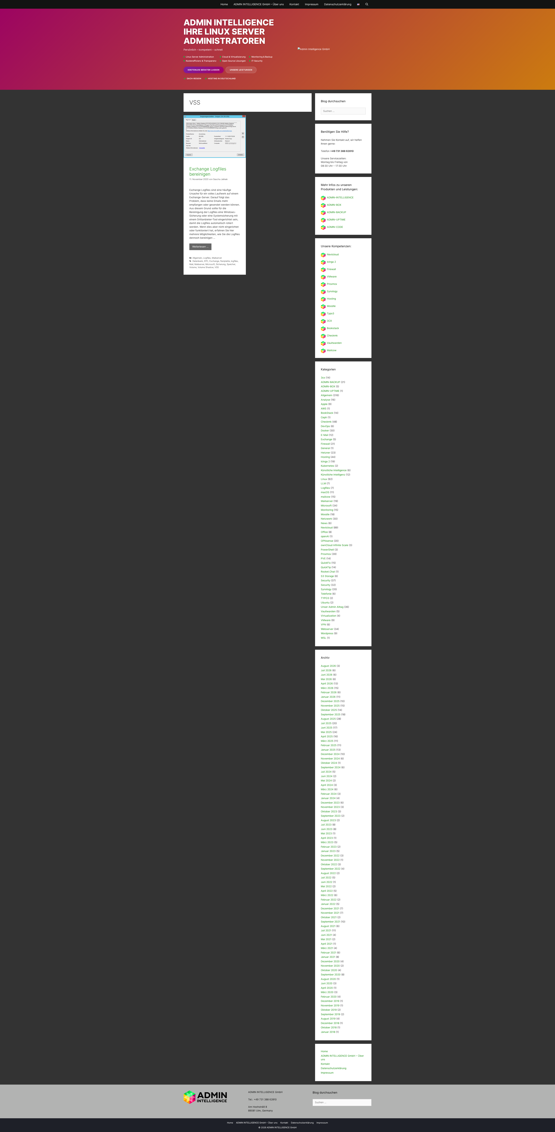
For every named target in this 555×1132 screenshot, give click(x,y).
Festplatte (225, 261)
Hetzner (325, 452)
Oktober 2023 (329, 811)
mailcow (325, 496)
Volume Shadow (205, 267)
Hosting (331, 298)
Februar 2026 (329, 692)
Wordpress (327, 633)
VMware (332, 276)
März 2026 (327, 688)
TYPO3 (325, 598)
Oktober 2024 (329, 762)
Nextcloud (327, 527)
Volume (193, 267)
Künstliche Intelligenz (333, 474)
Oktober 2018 (329, 1027)
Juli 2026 (326, 670)
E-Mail (324, 435)
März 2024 (327, 789)
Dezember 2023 (330, 802)
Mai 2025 (326, 732)
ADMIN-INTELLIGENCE (340, 197)
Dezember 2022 (330, 855)
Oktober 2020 (329, 970)
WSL (323, 637)
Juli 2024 (326, 771)
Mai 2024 (326, 780)
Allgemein (197, 258)
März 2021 (327, 948)
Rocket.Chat (328, 571)
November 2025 (330, 705)
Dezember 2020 (330, 961)
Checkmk (332, 335)
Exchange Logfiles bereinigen (207, 171)
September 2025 (330, 714)
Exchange (214, 261)
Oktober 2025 (329, 710)
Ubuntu (325, 602)
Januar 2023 (328, 851)
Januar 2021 (328, 956)
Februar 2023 (329, 846)
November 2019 (330, 1005)
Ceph (324, 417)
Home (224, 4)
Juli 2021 (326, 930)
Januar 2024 (328, 798)
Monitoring (327, 509)
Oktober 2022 (329, 864)
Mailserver (217, 258)
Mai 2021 (326, 939)
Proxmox (332, 283)
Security (325, 580)
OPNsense (327, 540)
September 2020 (331, 974)
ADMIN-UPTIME (336, 219)
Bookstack (333, 328)
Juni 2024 (326, 776)
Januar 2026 (328, 696)
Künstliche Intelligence (334, 470)
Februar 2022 (328, 899)
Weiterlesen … (200, 246)
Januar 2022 (328, 904)
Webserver (327, 629)
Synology (332, 291)
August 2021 (328, 926)
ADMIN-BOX (334, 204)
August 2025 (328, 718)
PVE (323, 558)
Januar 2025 (328, 749)
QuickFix (326, 562)
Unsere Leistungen (241, 70)
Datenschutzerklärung (337, 4)
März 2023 (327, 842)
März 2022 (327, 895)
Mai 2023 (326, 833)
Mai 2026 (326, 679)
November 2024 (330, 758)
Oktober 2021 (329, 917)
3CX (329, 320)
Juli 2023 (326, 824)
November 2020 (330, 965)
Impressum (311, 4)
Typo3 (330, 313)
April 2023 (327, 837)
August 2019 (328, 1018)
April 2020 (327, 987)
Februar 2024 (329, 793)
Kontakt (294, 4)
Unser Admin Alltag (332, 606)
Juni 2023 (326, 829)
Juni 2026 (326, 674)
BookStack (327, 412)
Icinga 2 (331, 261)
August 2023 (328, 820)
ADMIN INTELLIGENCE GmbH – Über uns (259, 4)
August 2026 (328, 665)
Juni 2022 (326, 882)
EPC (206, 261)
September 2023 (331, 815)
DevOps (325, 426)
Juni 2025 (326, 727)
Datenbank (198, 261)
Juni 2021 (326, 935)
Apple (324, 404)
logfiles (234, 261)
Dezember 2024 (330, 754)
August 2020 (328, 979)
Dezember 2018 (330, 1023)
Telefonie (326, 593)
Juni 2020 (326, 983)
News (324, 523)
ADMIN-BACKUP (336, 212)
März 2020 (327, 992)
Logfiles (207, 258)
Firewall (331, 269)
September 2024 (331, 767)
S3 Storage (327, 576)
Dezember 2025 (330, 701)
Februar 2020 (329, 996)
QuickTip (326, 567)
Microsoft (210, 264)
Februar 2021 (328, 952)
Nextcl (330, 254)
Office (324, 532)
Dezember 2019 (330, 1001)
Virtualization (328, 615)
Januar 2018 (328, 1032)
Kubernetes (327, 465)
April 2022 (327, 890)
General (325, 448)
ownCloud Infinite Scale (334, 545)
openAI (325, 536)
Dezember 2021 (330, 908)
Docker (325, 430)
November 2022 (330, 859)
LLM (323, 483)
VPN (323, 624)
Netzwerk (326, 518)
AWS (323, 408)
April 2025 (327, 736)
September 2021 (330, 921)
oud (336, 254)
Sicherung (221, 264)
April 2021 (326, 943)
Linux (324, 479)
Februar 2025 (328, 745)
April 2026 (327, 683)
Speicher (231, 264)
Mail (191, 264)
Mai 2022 (326, 886)
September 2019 (330, 1014)
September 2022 (330, 868)
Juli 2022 (326, 877)
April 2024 (327, 785)
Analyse (325, 399)
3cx (323, 377)
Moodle (331, 306)
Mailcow (331, 350)
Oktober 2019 (329, 1009)
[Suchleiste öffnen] (366, 4)
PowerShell (327, 549)
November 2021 (330, 912)
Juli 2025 (326, 723)
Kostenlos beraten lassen (204, 70)
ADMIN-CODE (335, 227)
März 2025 (327, 740)
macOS (325, 492)
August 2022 (328, 873)
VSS (217, 267)
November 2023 (330, 807)
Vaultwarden (334, 342)
